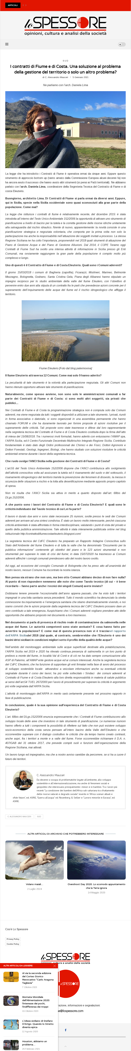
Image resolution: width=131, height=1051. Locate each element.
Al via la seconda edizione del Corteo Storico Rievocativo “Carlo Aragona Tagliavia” (38, 978)
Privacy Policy (13, 939)
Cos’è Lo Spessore (16, 929)
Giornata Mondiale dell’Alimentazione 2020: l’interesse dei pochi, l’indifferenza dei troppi (36, 1002)
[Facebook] (65, 1030)
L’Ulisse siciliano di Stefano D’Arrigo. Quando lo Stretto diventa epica (38, 1024)
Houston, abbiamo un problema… (34, 1043)
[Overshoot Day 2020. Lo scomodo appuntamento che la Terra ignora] (34, 860)
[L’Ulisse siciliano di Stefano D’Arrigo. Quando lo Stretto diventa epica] (11, 1024)
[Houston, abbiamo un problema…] (11, 1045)
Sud (39, 817)
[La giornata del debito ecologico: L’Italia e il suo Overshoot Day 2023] (96, 860)
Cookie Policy (13, 944)
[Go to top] (65, 1046)
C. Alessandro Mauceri (56, 77)
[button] (23, 5)
